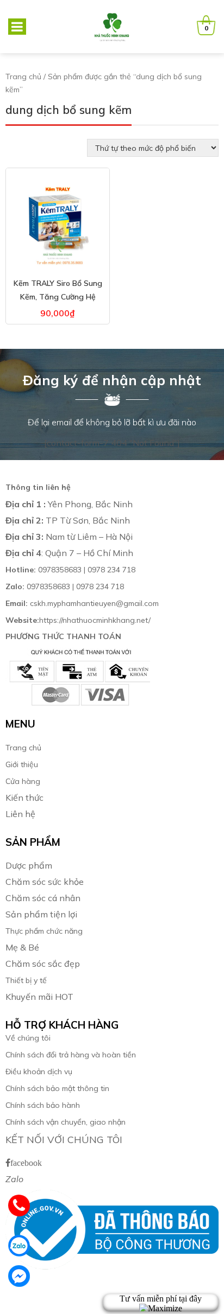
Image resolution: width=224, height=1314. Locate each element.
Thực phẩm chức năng (44, 931)
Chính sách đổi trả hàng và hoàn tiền (70, 1055)
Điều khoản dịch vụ (38, 1071)
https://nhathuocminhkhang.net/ (79, 620)
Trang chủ (23, 76)
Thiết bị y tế (26, 980)
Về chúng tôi (28, 1038)
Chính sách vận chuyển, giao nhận (65, 1122)
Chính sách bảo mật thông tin (57, 1088)
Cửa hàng (22, 781)
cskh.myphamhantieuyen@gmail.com (82, 603)
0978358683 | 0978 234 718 (70, 570)
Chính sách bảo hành (42, 1105)
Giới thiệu (21, 764)
